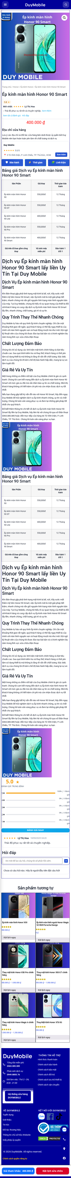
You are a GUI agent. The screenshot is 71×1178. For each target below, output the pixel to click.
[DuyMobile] (35, 4)
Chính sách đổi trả (46, 1074)
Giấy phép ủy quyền (12, 1140)
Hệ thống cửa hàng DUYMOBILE (18, 1096)
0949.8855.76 (13, 1074)
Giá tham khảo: (18, 1170)
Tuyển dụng (8, 1114)
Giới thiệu (7, 1120)
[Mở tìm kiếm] (66, 4)
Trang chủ (6, 87)
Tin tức (6, 1124)
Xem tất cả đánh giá (11, 115)
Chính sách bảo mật (47, 1069)
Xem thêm (46, 110)
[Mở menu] (5, 4)
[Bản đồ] (64, 1149)
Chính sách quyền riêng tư (15, 1158)
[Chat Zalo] (64, 1130)
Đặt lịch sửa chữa (53, 1170)
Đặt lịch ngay (10, 937)
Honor (16, 87)
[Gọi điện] (64, 1139)
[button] (64, 18)
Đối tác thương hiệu (12, 1130)
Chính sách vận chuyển (48, 1084)
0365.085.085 (13, 1066)
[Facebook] (64, 1158)
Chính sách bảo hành (47, 1064)
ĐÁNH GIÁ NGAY (35, 830)
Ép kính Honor (26, 87)
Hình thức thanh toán (47, 1059)
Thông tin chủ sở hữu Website (17, 1135)
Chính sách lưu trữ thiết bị (50, 1079)
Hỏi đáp (25, 115)
